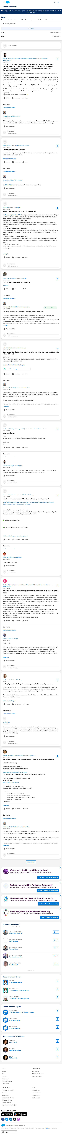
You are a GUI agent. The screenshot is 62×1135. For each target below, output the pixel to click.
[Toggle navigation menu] (58, 7)
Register (41, 11)
